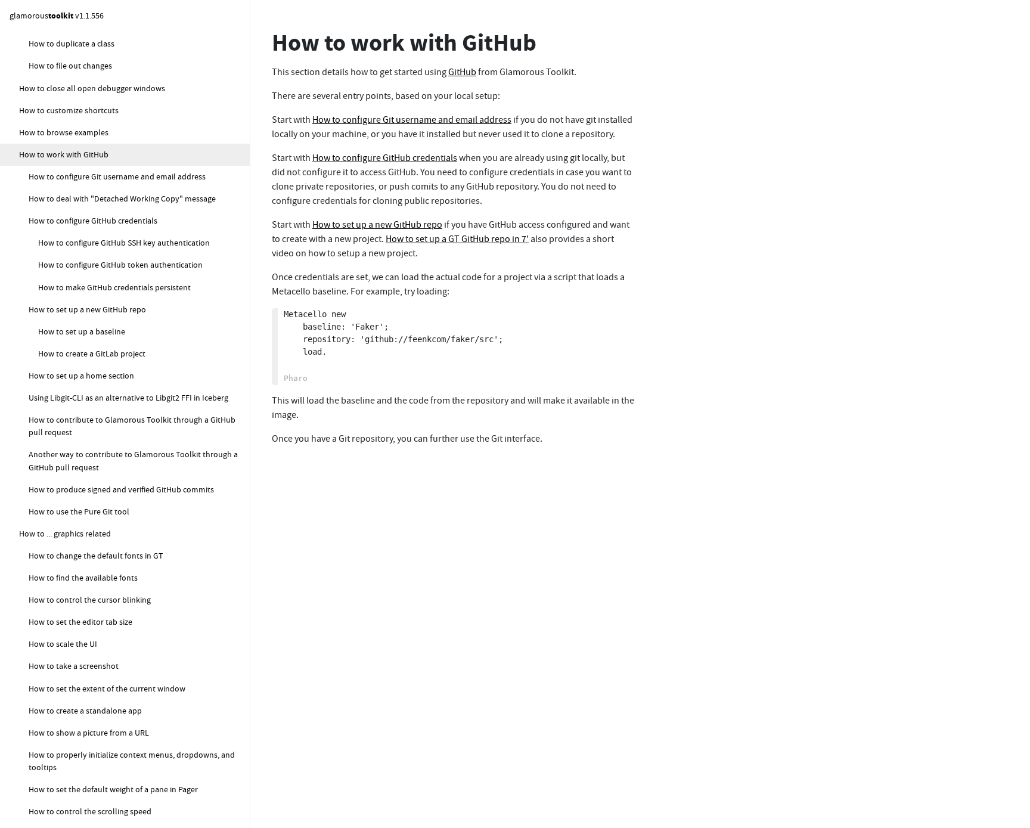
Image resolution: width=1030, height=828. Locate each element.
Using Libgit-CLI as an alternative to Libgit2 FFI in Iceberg (128, 397)
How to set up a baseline (81, 331)
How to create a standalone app (85, 710)
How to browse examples (63, 132)
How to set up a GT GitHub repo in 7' (457, 239)
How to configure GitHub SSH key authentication (124, 242)
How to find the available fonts (83, 577)
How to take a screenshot (74, 665)
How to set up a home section (81, 375)
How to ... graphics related (65, 533)
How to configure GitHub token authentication (120, 264)
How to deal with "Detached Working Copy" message (122, 198)
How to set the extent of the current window (107, 688)
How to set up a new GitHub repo (87, 309)
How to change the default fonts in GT (96, 555)
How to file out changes (70, 65)
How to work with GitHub (63, 154)
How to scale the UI (63, 643)
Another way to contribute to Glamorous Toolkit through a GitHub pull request (133, 460)
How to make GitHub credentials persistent (114, 287)
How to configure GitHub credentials (93, 220)
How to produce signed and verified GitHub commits (121, 489)
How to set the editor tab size (80, 621)
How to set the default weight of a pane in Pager (113, 789)
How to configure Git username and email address (117, 176)
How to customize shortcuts (69, 110)
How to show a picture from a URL (89, 732)
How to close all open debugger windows (92, 88)
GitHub (462, 72)
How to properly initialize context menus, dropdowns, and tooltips (132, 761)
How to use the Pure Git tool (79, 511)
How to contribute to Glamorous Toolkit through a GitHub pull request (132, 426)
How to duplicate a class (71, 43)
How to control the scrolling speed (90, 811)
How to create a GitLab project (91, 353)
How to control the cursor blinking (90, 599)
